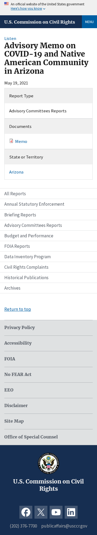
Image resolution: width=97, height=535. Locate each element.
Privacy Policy (19, 327)
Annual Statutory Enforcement (34, 204)
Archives (12, 288)
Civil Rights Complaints (26, 267)
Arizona (16, 172)
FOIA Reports (17, 246)
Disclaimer (16, 405)
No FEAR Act (18, 374)
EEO (8, 390)
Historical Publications (26, 278)
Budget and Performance (28, 236)
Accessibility (18, 343)
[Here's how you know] (48, 7)
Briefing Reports (20, 215)
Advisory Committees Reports (33, 225)
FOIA (9, 358)
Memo (21, 141)
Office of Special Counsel (31, 437)
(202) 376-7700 (23, 526)
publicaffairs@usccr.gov (64, 526)
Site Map (14, 421)
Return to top (17, 309)
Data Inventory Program (27, 257)
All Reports (15, 194)
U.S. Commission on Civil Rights (39, 22)
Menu (89, 21)
